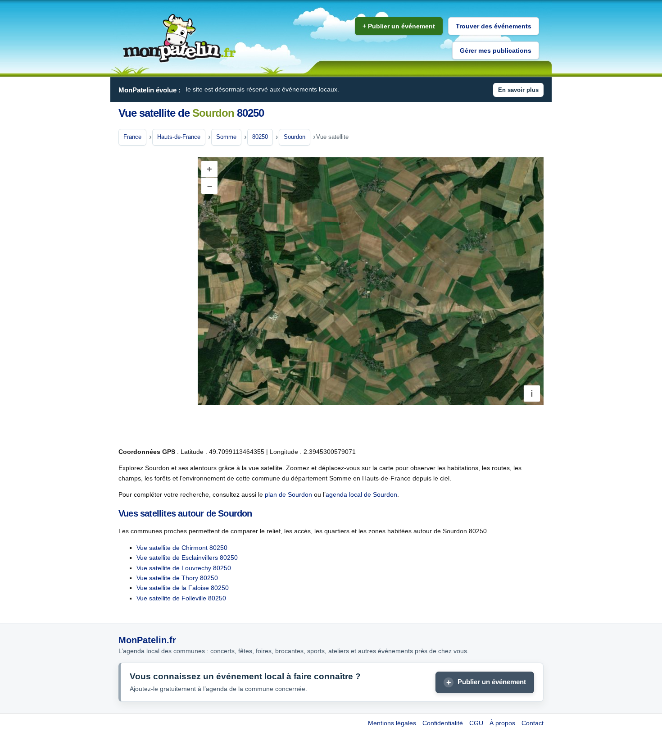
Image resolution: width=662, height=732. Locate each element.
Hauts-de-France (178, 136)
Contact (532, 723)
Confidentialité (442, 723)
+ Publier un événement (399, 26)
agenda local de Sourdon (361, 494)
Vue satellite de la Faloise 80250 (182, 587)
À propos (502, 723)
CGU (476, 723)
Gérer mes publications (495, 50)
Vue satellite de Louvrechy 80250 (183, 568)
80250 (260, 136)
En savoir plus (518, 90)
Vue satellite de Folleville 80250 (181, 598)
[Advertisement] (154, 297)
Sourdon (294, 136)
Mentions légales (392, 723)
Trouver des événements (493, 26)
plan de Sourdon (288, 494)
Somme (226, 136)
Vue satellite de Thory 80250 (177, 577)
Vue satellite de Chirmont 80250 (181, 547)
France (132, 136)
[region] (371, 281)
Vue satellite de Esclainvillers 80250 (187, 557)
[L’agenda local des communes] (179, 38)
